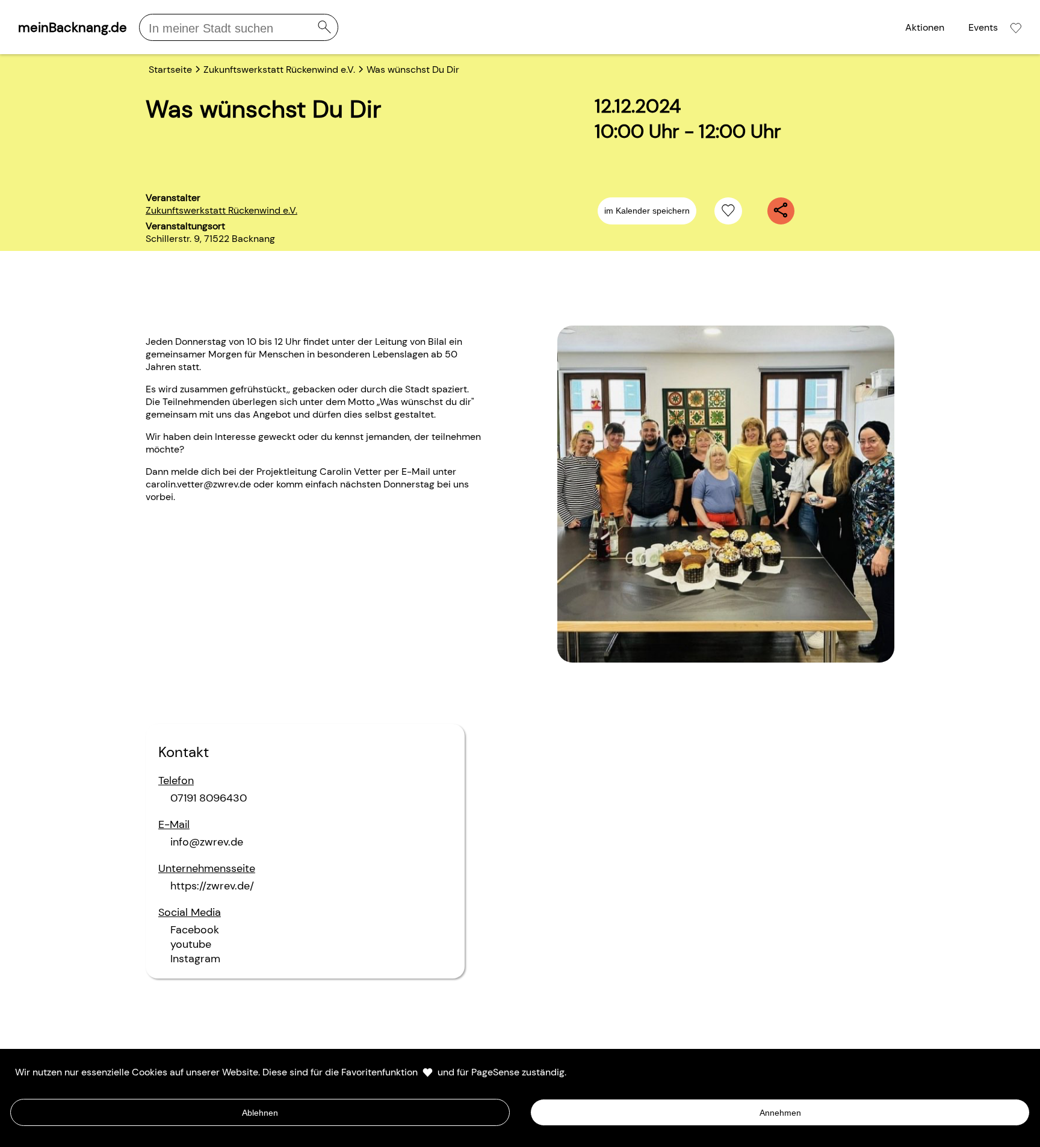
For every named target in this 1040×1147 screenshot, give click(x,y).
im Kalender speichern (647, 210)
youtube (190, 944)
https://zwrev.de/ (212, 886)
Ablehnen (260, 1113)
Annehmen (780, 1113)
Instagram (195, 958)
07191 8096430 (208, 798)
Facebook (194, 930)
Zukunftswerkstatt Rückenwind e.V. (221, 210)
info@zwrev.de (206, 842)
